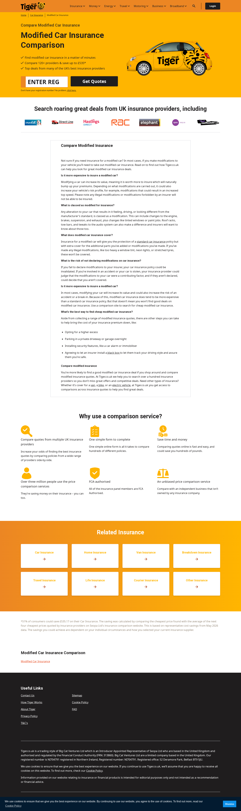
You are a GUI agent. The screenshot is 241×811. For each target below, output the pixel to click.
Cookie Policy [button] (13, 805)
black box (113, 353)
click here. (71, 90)
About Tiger (28, 709)
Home (23, 15)
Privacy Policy (29, 716)
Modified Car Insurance (35, 661)
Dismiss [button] (229, 804)
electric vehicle (121, 385)
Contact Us (27, 695)
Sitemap (77, 695)
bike (101, 385)
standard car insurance (151, 241)
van (93, 385)
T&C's (24, 723)
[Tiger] (36, 6)
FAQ (74, 709)
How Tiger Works (31, 702)
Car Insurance (36, 15)
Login (213, 6)
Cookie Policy (80, 702)
